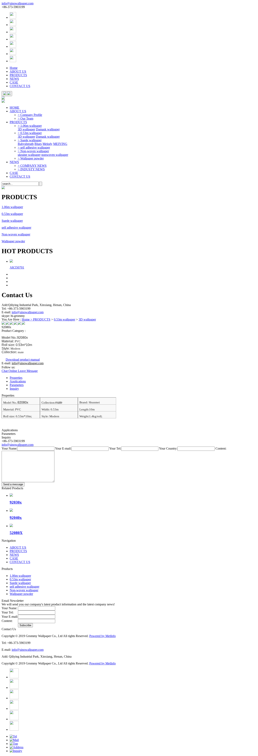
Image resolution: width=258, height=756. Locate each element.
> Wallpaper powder (31, 158)
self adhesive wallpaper (16, 227)
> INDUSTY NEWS (31, 169)
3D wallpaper (26, 129)
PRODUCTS (18, 75)
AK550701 (17, 267)
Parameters (17, 385)
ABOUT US (18, 71)
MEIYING (60, 144)
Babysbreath (26, 144)
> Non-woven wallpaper (33, 151)
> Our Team (25, 118)
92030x (16, 502)
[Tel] (13, 736)
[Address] (16, 747)
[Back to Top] (14, 743)
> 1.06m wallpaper (30, 125)
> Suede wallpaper (30, 140)
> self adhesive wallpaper (34, 147)
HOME (14, 107)
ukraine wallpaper (29, 154)
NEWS (14, 78)
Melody (47, 144)
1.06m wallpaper (12, 207)
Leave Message (28, 371)
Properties (16, 377)
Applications (18, 381)
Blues (38, 144)
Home (14, 68)
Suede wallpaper (12, 220)
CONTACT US (20, 86)
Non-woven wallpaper (16, 234)
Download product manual (23, 359)
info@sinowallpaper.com (17, 3)
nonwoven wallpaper (54, 154)
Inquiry (14, 388)
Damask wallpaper (48, 129)
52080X (16, 533)
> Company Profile (30, 115)
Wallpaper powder (13, 241)
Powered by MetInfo (102, 636)
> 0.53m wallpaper (30, 133)
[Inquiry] (16, 751)
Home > (27, 319)
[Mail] (14, 740)
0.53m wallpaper (12, 214)
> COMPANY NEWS (32, 165)
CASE (14, 82)
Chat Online (10, 371)
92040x (16, 517)
